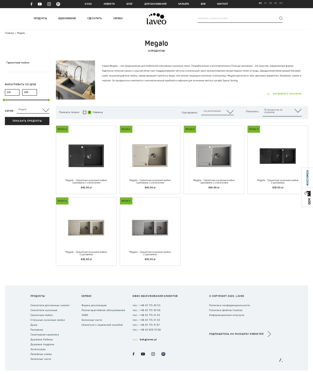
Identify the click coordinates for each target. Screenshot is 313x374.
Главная (9, 33)
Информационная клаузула (226, 315)
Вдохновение (67, 18)
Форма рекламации (94, 305)
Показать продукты (27, 121)
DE (275, 3)
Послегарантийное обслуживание (103, 310)
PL (265, 3)
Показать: (252, 111)
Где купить (94, 18)
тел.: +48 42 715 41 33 (146, 320)
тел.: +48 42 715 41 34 (146, 315)
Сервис (118, 18)
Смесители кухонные (44, 310)
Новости (109, 4)
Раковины (36, 330)
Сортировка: (190, 113)
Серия (9, 111)
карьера (183, 4)
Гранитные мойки (41, 315)
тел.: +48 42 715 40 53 (146, 305)
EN (270, 3)
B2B (203, 4)
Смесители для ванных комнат (50, 305)
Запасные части (40, 359)
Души (33, 325)
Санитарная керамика (44, 335)
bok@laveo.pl (148, 340)
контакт (222, 4)
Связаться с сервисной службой (102, 325)
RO (281, 3)
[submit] (281, 18)
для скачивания (155, 4)
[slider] (4, 100)
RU (260, 3)
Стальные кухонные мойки (47, 320)
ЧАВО (85, 315)
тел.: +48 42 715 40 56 (146, 310)
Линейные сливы (41, 354)
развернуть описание (287, 94)
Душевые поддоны (42, 344)
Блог (130, 4)
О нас (88, 4)
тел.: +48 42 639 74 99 (147, 330)
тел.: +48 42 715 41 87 (146, 325)
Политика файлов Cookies (226, 310)
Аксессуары (38, 349)
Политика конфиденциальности (229, 305)
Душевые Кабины (41, 340)
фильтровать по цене (20, 84)
